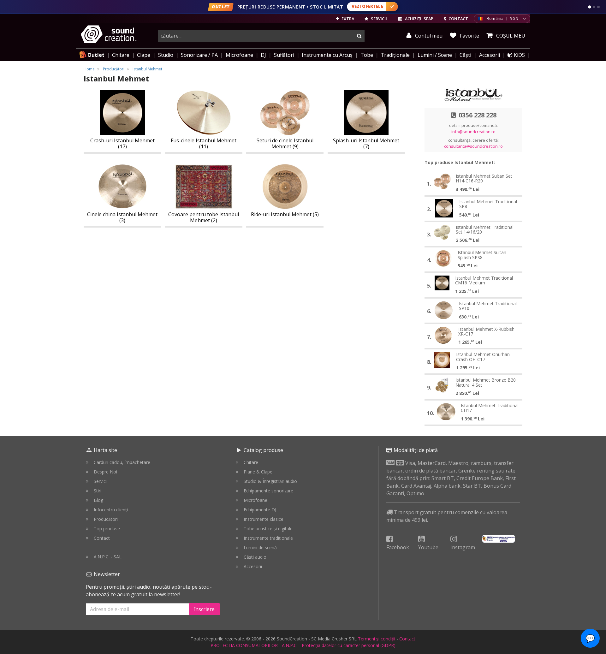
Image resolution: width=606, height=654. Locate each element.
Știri (97, 491)
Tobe (366, 54)
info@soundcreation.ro (473, 131)
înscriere (204, 609)
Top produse (107, 529)
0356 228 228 (477, 115)
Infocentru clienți (111, 510)
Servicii (101, 481)
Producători (106, 519)
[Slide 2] (594, 7)
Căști (465, 54)
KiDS (519, 54)
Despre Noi (105, 472)
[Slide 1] (589, 7)
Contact (102, 538)
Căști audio (255, 557)
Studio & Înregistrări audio (270, 481)
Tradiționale (395, 54)
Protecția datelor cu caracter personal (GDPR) (348, 645)
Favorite (469, 35)
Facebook (397, 547)
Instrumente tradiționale (268, 538)
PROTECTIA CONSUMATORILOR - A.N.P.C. (254, 645)
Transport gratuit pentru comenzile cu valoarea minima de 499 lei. (446, 516)
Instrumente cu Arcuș (327, 54)
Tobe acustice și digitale (268, 529)
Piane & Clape (258, 472)
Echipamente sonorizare (268, 491)
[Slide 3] (598, 7)
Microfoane (239, 54)
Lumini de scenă (260, 547)
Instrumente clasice (263, 519)
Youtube (428, 547)
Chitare (120, 54)
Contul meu (428, 35)
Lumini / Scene (435, 54)
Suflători (284, 54)
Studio (165, 54)
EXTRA (347, 18)
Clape (143, 54)
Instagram (462, 547)
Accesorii (489, 54)
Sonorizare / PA (199, 54)
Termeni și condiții (376, 639)
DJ (263, 54)
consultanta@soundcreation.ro (473, 146)
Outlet (95, 54)
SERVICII (378, 18)
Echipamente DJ (260, 510)
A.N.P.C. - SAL (108, 557)
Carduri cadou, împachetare (122, 462)
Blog (98, 500)
